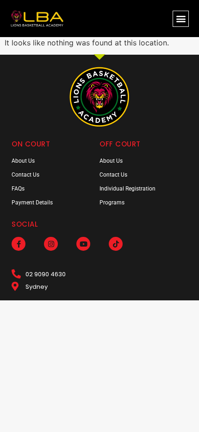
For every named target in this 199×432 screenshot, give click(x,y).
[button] (181, 19)
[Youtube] (83, 244)
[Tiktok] (116, 244)
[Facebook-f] (18, 244)
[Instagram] (51, 244)
